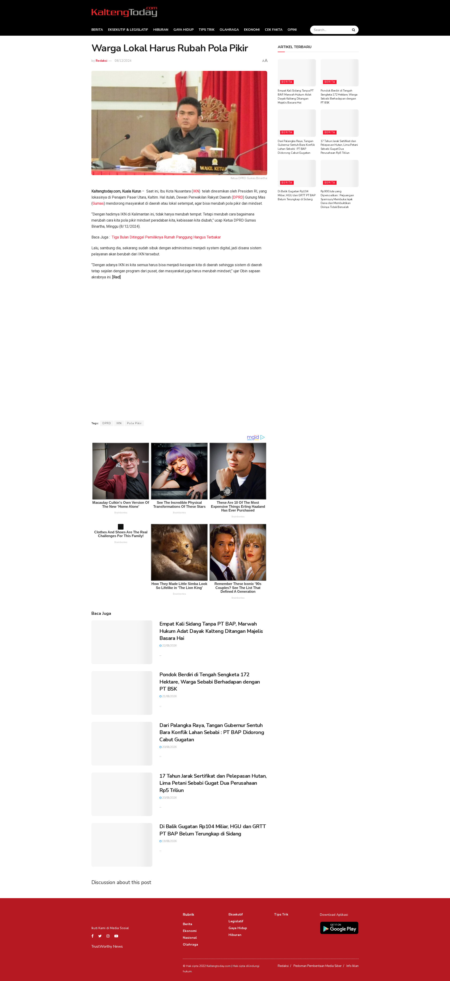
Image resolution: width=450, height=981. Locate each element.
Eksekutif (236, 914)
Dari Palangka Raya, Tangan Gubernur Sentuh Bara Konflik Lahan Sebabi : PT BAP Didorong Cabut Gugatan (211, 732)
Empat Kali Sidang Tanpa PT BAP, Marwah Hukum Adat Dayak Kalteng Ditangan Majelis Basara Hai (211, 631)
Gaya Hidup (183, 29)
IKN (196, 191)
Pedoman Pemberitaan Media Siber (317, 966)
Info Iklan (352, 966)
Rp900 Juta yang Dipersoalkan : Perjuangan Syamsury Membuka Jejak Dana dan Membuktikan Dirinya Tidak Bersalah (337, 199)
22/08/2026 (169, 645)
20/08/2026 (169, 747)
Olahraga (229, 29)
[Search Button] (354, 30)
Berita (97, 29)
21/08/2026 (169, 696)
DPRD (238, 197)
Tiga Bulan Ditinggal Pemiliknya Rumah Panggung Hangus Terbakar (166, 237)
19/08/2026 (169, 841)
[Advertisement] (179, 318)
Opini (292, 29)
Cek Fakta (273, 29)
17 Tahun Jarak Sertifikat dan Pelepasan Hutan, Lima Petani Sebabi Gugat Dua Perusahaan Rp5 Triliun (213, 783)
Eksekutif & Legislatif (128, 29)
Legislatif (236, 921)
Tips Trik (206, 29)
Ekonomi (252, 29)
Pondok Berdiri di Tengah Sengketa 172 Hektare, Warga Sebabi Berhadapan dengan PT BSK (209, 682)
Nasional (190, 937)
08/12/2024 (123, 61)
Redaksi (101, 61)
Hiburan (160, 29)
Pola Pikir (134, 423)
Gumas (98, 203)
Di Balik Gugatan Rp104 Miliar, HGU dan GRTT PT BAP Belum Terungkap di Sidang (212, 830)
